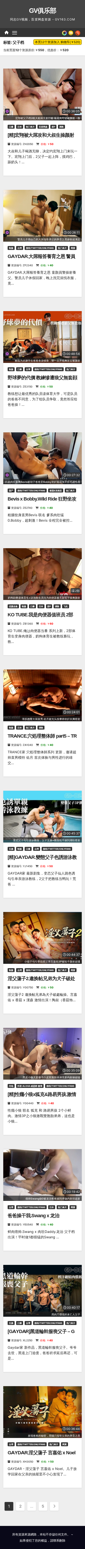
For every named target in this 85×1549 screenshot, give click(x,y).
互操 (11, 849)
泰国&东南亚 (55, 490)
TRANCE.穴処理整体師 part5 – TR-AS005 (42, 739)
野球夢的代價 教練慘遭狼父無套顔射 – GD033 (42, 380)
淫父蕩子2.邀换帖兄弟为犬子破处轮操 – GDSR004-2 (41, 981)
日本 (19, 126)
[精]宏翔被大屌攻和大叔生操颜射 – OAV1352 (41, 138)
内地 (11, 1086)
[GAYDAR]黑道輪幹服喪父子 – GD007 (41, 1334)
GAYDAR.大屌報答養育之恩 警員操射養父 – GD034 (41, 259)
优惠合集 (13, 606)
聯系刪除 (59, 1540)
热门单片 (30, 126)
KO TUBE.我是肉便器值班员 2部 (40, 615)
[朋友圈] (64, 32)
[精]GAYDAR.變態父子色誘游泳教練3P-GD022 (42, 860)
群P (53, 126)
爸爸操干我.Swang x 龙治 (33, 1216)
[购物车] (70, 32)
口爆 (11, 126)
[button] (77, 32)
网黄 (73, 248)
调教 (61, 126)
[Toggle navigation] (14, 33)
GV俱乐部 (42, 11)
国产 (11, 490)
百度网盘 (43, 126)
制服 (11, 248)
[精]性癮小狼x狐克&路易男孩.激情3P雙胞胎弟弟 (42, 1097)
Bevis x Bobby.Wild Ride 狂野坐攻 (42, 499)
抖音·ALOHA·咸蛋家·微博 (29, 1086)
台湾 (19, 248)
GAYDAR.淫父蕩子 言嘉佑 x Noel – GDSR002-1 (41, 1455)
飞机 (65, 606)
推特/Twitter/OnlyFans (40, 248)
